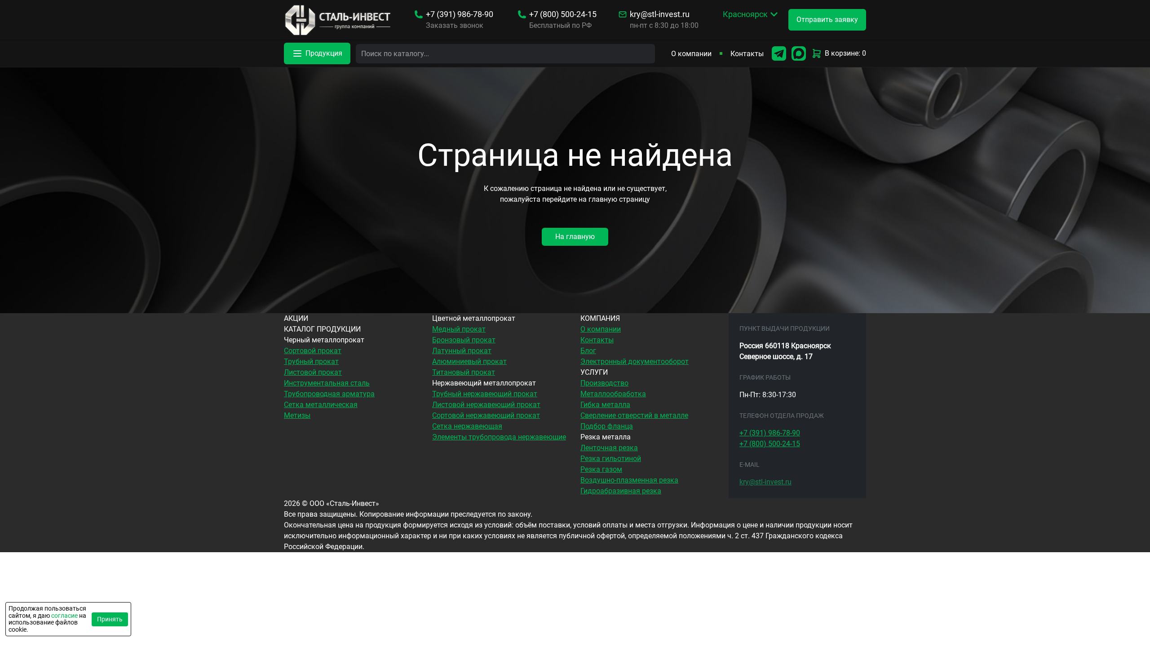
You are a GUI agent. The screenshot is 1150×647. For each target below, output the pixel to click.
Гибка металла (605, 404)
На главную (575, 236)
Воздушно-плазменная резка (629, 480)
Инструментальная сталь (327, 383)
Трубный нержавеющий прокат (484, 394)
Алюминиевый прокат (469, 361)
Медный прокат (459, 329)
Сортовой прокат (312, 350)
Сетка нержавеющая (467, 426)
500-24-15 (563, 14)
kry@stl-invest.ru (660, 14)
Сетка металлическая (321, 404)
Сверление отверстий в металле (634, 415)
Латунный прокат (461, 350)
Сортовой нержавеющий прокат (486, 415)
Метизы (297, 415)
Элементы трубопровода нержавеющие (499, 437)
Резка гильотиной (610, 458)
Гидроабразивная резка (620, 491)
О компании (691, 53)
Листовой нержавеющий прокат (486, 404)
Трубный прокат (311, 361)
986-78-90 (459, 14)
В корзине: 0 (845, 53)
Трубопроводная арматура (329, 394)
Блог (588, 350)
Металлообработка (613, 394)
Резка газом (601, 469)
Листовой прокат (313, 372)
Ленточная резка (609, 447)
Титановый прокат (463, 372)
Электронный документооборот (634, 361)
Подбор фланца (606, 426)
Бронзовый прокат (463, 340)
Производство (604, 383)
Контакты (747, 53)
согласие (64, 615)
